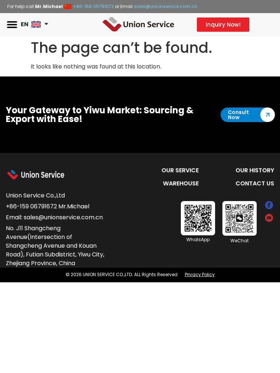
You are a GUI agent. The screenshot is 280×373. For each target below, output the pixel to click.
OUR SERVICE (180, 170)
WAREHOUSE (181, 183)
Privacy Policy (200, 274)
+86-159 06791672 (93, 6)
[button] (12, 24)
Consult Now (238, 115)
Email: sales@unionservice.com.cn (54, 217)
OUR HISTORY (255, 170)
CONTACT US (255, 183)
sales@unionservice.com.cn (165, 6)
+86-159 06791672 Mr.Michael (47, 206)
